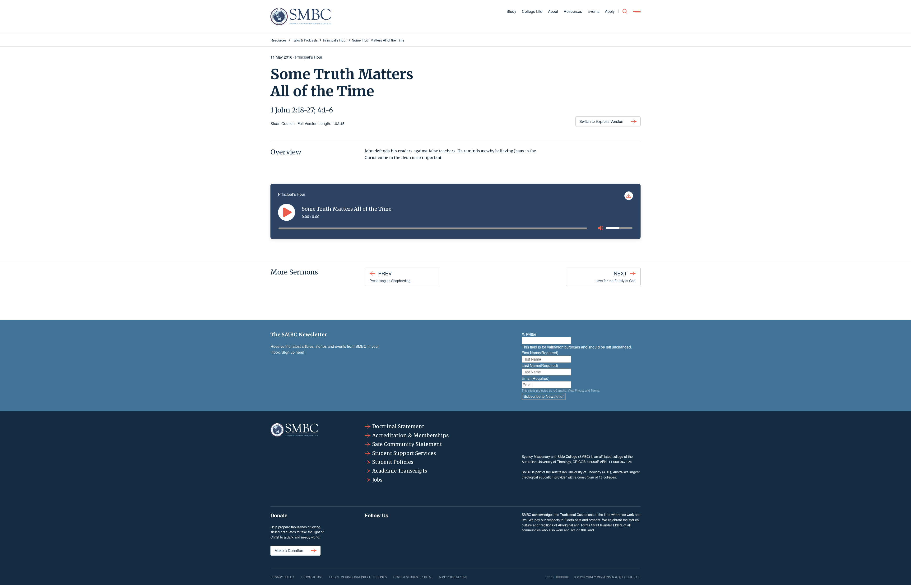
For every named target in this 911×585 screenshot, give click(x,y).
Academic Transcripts (399, 471)
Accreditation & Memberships (410, 435)
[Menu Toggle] (637, 11)
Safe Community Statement (407, 444)
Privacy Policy (282, 577)
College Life (532, 11)
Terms (595, 390)
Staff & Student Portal (412, 577)
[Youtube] (494, 536)
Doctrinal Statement (398, 426)
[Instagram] (406, 536)
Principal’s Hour (308, 57)
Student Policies (392, 462)
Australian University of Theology (546, 461)
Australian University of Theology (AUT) (581, 471)
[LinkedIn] (435, 536)
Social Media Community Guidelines (358, 577)
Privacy (579, 390)
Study (511, 11)
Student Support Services (404, 453)
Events (593, 11)
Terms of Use (312, 577)
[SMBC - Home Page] (300, 17)
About (553, 11)
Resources (573, 11)
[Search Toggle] (625, 11)
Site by (549, 577)
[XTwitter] (465, 536)
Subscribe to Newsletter (544, 396)
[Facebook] (376, 536)
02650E (593, 461)
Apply (610, 11)
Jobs (377, 480)
